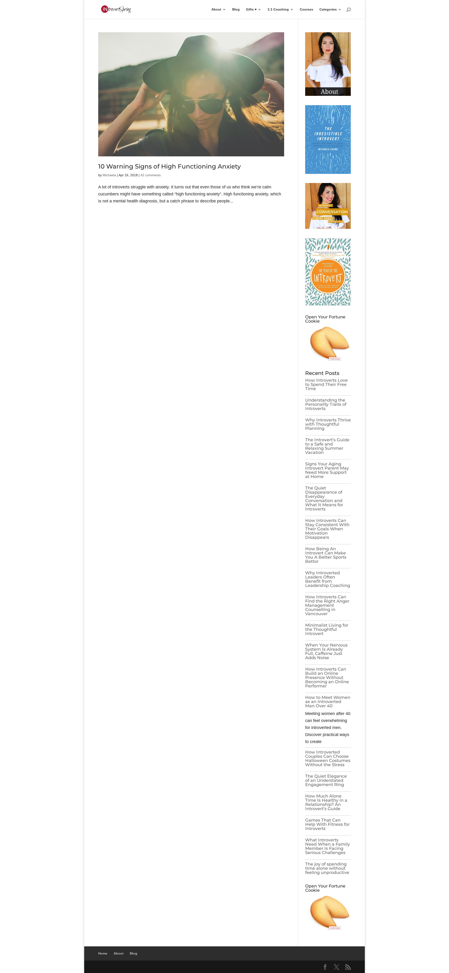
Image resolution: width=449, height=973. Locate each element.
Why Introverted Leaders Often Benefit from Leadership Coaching (327, 579)
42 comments (151, 175)
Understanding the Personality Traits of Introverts (325, 404)
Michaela (109, 175)
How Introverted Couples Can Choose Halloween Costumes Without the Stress (327, 758)
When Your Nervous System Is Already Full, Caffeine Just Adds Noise (326, 651)
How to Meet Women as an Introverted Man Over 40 (327, 701)
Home (102, 953)
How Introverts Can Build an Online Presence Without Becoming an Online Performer (327, 678)
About (216, 9)
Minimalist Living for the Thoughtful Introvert (326, 629)
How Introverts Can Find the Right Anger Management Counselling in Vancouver (327, 605)
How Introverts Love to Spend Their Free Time (326, 384)
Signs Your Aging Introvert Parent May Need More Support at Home (327, 470)
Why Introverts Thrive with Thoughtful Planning (328, 424)
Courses (306, 9)
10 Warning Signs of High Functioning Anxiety (169, 166)
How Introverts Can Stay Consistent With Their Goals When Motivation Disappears (327, 529)
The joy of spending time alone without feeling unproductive (327, 868)
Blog (236, 9)
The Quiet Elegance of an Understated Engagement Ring (326, 780)
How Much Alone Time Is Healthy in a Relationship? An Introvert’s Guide (326, 802)
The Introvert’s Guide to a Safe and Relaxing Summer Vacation (327, 446)
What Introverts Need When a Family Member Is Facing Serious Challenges (327, 846)
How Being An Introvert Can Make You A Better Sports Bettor (325, 555)
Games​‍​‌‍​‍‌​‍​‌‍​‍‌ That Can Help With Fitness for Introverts (327, 824)
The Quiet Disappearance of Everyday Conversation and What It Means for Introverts (324, 498)
